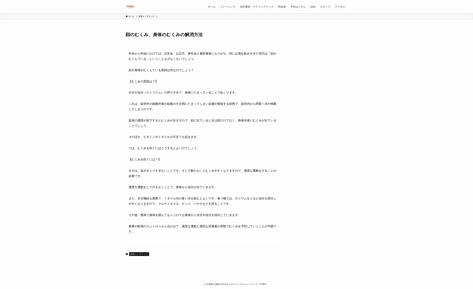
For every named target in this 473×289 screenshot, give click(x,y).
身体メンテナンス (139, 254)
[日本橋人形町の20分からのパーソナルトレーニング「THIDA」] (130, 6)
